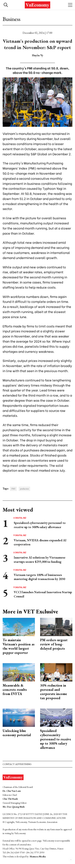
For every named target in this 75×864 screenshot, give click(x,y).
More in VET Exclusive (30, 611)
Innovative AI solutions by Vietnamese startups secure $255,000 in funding (39, 559)
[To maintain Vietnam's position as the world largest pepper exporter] (19, 626)
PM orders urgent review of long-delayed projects (54, 644)
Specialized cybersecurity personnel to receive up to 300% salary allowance (40, 525)
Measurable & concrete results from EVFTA (15, 689)
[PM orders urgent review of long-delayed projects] (56, 626)
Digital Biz (20, 517)
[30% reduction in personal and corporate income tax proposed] (56, 672)
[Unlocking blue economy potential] (19, 717)
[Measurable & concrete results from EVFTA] (19, 672)
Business (11, 19)
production (24, 488)
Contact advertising (17, 764)
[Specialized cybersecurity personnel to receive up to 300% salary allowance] (56, 717)
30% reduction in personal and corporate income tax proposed (53, 691)
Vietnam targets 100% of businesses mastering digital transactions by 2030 (39, 577)
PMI (13, 488)
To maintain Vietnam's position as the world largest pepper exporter (19, 646)
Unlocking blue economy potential (17, 732)
